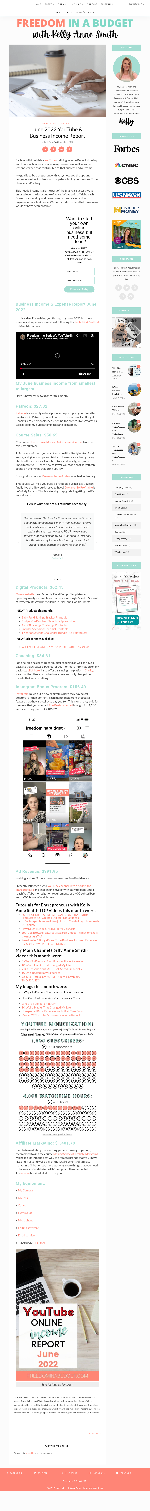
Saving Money (121, 538)
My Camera (25, 1190)
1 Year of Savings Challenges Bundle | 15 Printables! (54, 632)
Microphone (25, 1220)
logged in (30, 1453)
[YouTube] (130, 296)
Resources (107, 4)
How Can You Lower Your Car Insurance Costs (51, 998)
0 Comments (95, 1433)
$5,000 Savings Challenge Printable (44, 625)
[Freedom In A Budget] (75, 29)
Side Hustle (67, 124)
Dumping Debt (121, 487)
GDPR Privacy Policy (57, 1488)
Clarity (89, 670)
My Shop (77, 4)
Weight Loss (120, 552)
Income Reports (50, 124)
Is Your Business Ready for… (117, 390)
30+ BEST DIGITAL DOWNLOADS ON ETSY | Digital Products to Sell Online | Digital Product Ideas (55, 916)
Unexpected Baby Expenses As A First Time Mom (52, 1011)
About (49, 4)
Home (38, 4)
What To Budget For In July (39, 1003)
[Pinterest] (17, 3)
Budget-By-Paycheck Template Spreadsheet (49, 621)
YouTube (50, 160)
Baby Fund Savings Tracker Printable (44, 617)
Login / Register (85, 12)
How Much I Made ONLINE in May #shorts (48, 928)
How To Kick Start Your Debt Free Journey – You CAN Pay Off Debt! (126, 332)
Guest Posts (120, 494)
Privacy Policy (74, 1488)
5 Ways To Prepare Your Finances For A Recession (53, 961)
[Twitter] (12, 3)
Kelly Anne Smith (51, 142)
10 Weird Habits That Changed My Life (46, 965)
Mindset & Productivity (125, 514)
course (25, 1173)
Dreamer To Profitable (56, 476)
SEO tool (39, 1243)
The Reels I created (61, 705)
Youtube (92, 4)
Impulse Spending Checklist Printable (45, 629)
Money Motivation (123, 525)
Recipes (118, 532)
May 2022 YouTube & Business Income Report (51, 1015)
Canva (22, 1205)
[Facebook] (6, 3)
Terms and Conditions (93, 1488)
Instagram (22, 693)
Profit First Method (87, 322)
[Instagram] (122, 296)
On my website (25, 594)
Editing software (28, 1228)
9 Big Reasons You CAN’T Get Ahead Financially (52, 969)
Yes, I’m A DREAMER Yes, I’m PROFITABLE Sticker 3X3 (56, 647)
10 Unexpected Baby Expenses (41, 972)
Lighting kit (25, 1213)
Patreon (21, 413)
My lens (23, 1198)
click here (34, 670)
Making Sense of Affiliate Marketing (75, 1154)
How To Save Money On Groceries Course (55, 442)
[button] (18, 542)
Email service (26, 1235)
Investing (119, 507)
